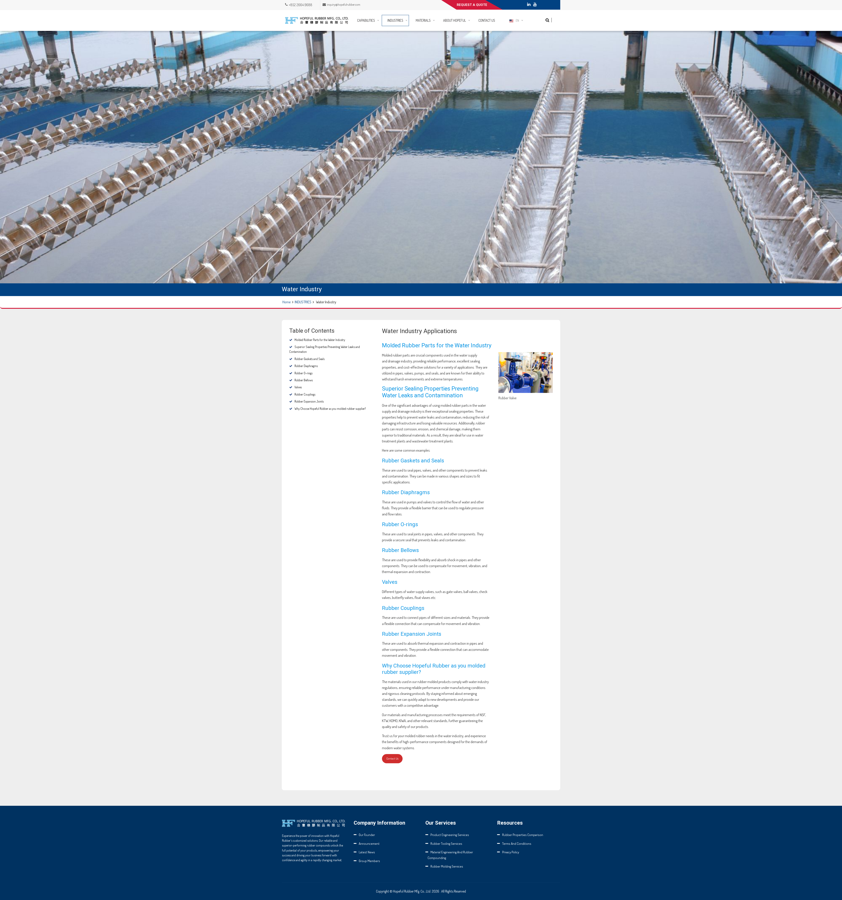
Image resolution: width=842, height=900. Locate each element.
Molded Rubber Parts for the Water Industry (319, 340)
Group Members (369, 861)
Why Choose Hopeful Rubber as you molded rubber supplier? (330, 408)
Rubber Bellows (303, 380)
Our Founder (367, 835)
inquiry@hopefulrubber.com (343, 4)
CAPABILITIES (366, 20)
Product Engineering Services (449, 835)
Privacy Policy (510, 852)
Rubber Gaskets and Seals (309, 359)
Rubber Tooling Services (446, 843)
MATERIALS (423, 20)
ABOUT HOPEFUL (454, 20)
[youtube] (535, 4)
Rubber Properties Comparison (522, 835)
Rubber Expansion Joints (309, 401)
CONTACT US (486, 20)
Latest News (367, 852)
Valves (298, 387)
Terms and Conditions (516, 843)
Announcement (369, 843)
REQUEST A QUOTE (472, 5)
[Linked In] (529, 4)
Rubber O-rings (303, 373)
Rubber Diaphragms (306, 366)
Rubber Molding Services (446, 866)
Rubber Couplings (304, 394)
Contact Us (392, 758)
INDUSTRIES (395, 20)
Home (286, 302)
